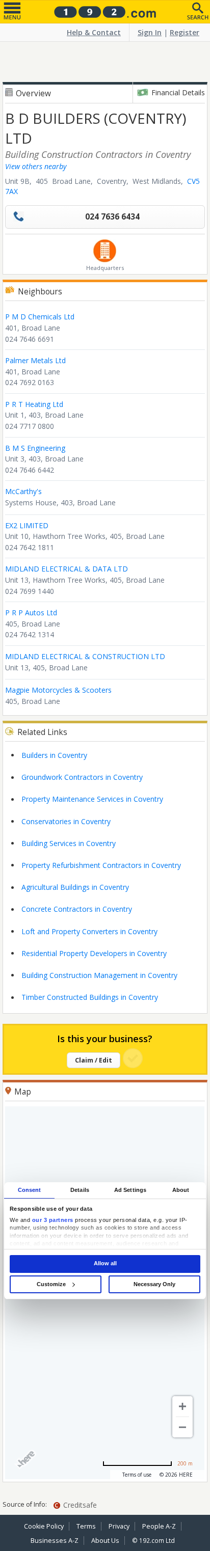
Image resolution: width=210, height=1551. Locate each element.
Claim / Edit (93, 1060)
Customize (51, 1284)
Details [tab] (79, 1190)
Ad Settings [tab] (130, 1190)
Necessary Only (154, 1284)
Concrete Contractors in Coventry (76, 909)
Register (184, 32)
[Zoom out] (182, 1427)
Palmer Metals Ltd (35, 360)
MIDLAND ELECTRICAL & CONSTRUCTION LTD (85, 656)
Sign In (150, 32)
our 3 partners (52, 1220)
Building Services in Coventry (68, 843)
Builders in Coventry (54, 755)
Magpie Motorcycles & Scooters (58, 690)
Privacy (119, 1526)
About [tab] (181, 1190)
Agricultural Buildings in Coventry (75, 887)
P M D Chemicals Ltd (39, 316)
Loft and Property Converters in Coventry (89, 931)
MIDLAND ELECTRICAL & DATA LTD (66, 569)
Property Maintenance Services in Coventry (92, 799)
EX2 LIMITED (26, 525)
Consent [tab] (29, 1190)
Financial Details (178, 92)
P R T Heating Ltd (34, 404)
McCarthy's (23, 491)
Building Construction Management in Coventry (99, 975)
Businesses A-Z (54, 1540)
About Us (105, 1540)
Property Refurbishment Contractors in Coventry (101, 865)
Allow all (105, 1264)
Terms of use (136, 1474)
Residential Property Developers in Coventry (94, 953)
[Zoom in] (182, 1406)
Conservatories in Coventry (66, 821)
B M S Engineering (35, 448)
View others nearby (35, 166)
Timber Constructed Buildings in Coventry (89, 997)
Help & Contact (94, 32)
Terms (86, 1526)
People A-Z (159, 1526)
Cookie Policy (44, 1526)
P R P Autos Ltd (31, 612)
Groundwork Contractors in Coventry (82, 777)
